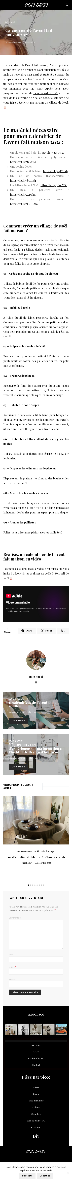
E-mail (12, 966)
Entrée (36, 1087)
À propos (36, 1044)
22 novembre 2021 (17, 758)
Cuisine (36, 1107)
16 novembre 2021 (13, 42)
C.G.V (36, 1051)
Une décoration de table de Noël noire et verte (36, 857)
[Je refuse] (67, 1172)
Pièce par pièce (36, 1077)
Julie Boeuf (30, 42)
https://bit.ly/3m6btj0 (23, 162)
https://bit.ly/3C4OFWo (24, 204)
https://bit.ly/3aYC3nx (51, 152)
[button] (28, 885)
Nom (12, 954)
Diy (36, 1136)
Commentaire (15, 917)
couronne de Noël (27, 98)
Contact (36, 1064)
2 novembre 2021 (16, 712)
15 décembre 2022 (43, 862)
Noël (13, 22)
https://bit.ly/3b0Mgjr (23, 180)
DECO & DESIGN (16, 698)
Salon (36, 1093)
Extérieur (36, 1127)
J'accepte (27, 1175)
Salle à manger (48, 851)
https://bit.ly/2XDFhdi (23, 194)
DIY (6, 22)
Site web (12, 979)
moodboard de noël (45, 93)
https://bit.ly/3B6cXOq (54, 185)
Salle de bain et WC (36, 1120)
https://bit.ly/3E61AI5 (55, 171)
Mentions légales (36, 1058)
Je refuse (45, 1175)
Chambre (36, 1113)
